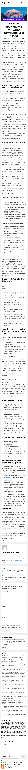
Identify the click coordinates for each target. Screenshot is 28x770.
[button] (22, 2)
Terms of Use (6, 751)
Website (4, 617)
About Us (5, 744)
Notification (9, 538)
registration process (11, 80)
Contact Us (5, 748)
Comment (5, 591)
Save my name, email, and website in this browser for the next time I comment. (12, 626)
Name (4, 606)
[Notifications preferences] (2, 767)
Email (4, 612)
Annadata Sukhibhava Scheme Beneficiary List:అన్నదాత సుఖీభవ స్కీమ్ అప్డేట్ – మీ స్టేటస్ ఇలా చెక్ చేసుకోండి (12, 702)
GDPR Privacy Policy (8, 741)
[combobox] (10, 756)
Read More (4, 647)
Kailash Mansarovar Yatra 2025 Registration (15, 540)
